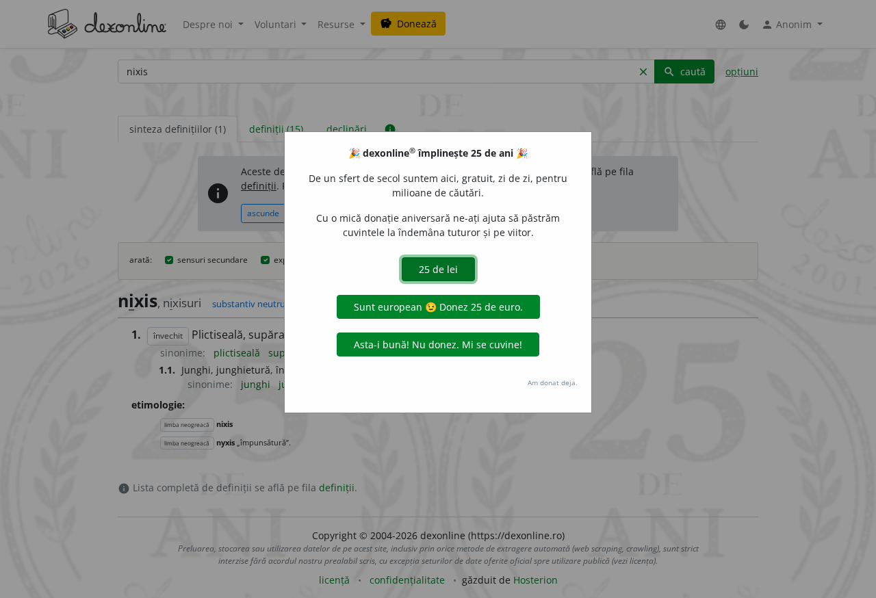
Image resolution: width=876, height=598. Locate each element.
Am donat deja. (553, 382)
